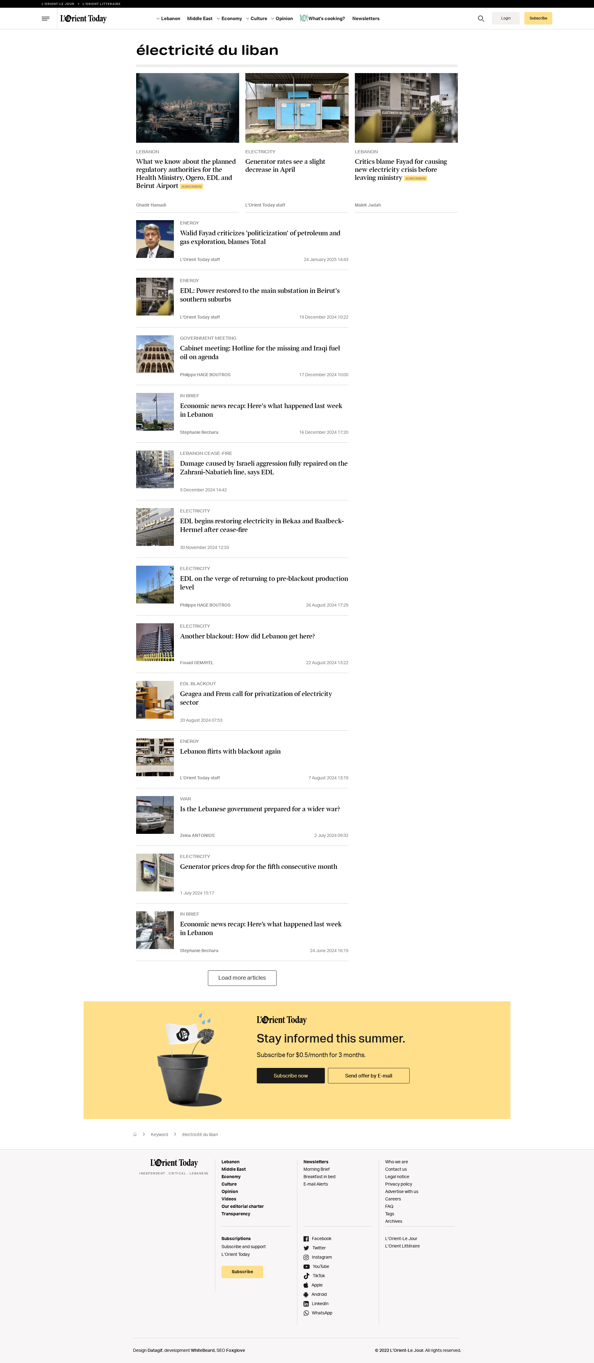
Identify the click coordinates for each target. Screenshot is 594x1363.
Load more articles (242, 977)
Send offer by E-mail (368, 1076)
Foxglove (235, 1350)
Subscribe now (291, 1076)
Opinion (230, 1191)
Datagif (155, 1350)
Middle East (234, 1169)
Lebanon (230, 1161)
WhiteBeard (203, 1350)
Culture (229, 1184)
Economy (231, 1176)
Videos (229, 1198)
